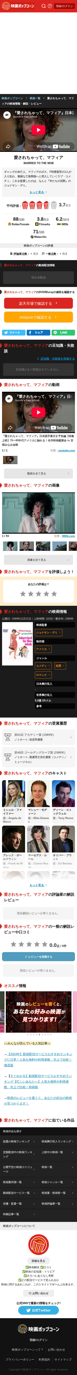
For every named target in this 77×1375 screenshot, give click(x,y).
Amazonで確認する (36, 317)
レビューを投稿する (40, 956)
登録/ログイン (64, 6)
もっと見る (37, 192)
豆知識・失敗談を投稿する (57, 358)
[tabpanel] (38, 1012)
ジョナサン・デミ (46, 632)
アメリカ (41, 649)
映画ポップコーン (12, 98)
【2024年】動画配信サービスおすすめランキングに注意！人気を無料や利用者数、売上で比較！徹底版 (38, 1059)
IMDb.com (68, 536)
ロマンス (41, 674)
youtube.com (66, 450)
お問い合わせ (40, 1293)
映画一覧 (35, 98)
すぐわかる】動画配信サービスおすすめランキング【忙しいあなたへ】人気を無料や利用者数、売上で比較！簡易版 (38, 1081)
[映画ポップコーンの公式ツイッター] (38, 1310)
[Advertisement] (38, 53)
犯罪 (58, 665)
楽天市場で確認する (35, 303)
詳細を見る (38, 1260)
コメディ (41, 665)
